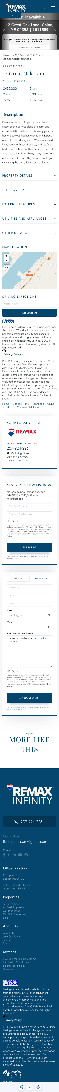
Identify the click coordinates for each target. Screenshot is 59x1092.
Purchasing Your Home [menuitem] (16, 962)
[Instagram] (26, 855)
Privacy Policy (12, 354)
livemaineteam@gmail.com (25, 841)
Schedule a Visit (40, 579)
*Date (9, 610)
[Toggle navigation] (53, 7)
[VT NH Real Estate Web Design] (29, 1074)
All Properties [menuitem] (11, 904)
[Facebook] (4, 855)
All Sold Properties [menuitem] (13, 907)
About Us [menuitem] (8, 933)
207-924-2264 (19, 448)
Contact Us (11, 461)
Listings (17, 403)
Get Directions (29, 312)
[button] (5, 31)
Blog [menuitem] (5, 917)
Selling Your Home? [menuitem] (14, 965)
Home (5, 403)
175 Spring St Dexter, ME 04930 (13, 876)
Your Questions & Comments (21, 633)
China (50, 403)
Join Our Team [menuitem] (11, 936)
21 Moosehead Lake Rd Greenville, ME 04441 (16, 886)
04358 (10, 407)
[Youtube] (20, 855)
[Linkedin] (14, 855)
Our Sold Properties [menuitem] (14, 914)
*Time (9, 622)
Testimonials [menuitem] (10, 940)
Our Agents (23, 461)
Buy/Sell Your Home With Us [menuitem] (19, 958)
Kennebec (38, 403)
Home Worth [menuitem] (10, 969)
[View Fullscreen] (6, 267)
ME (27, 403)
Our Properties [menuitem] (11, 910)
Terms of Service (15, 709)
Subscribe (29, 547)
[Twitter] (9, 855)
